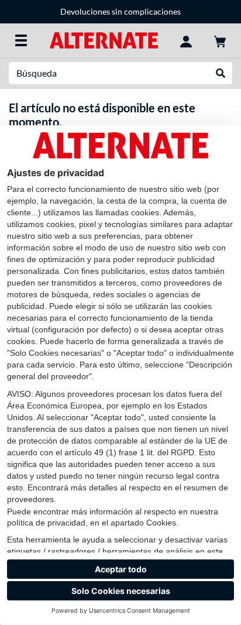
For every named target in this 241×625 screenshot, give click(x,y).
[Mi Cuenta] (186, 40)
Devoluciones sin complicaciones (120, 11)
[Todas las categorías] (21, 40)
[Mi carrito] (220, 40)
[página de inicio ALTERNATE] (104, 39)
